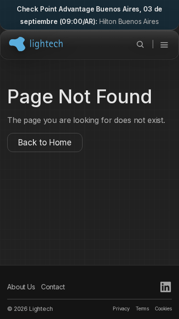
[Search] (140, 44)
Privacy (121, 309)
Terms (142, 309)
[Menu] (164, 44)
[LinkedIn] (165, 287)
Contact (53, 287)
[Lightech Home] (35, 44)
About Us (21, 287)
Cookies (163, 309)
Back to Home (45, 142)
